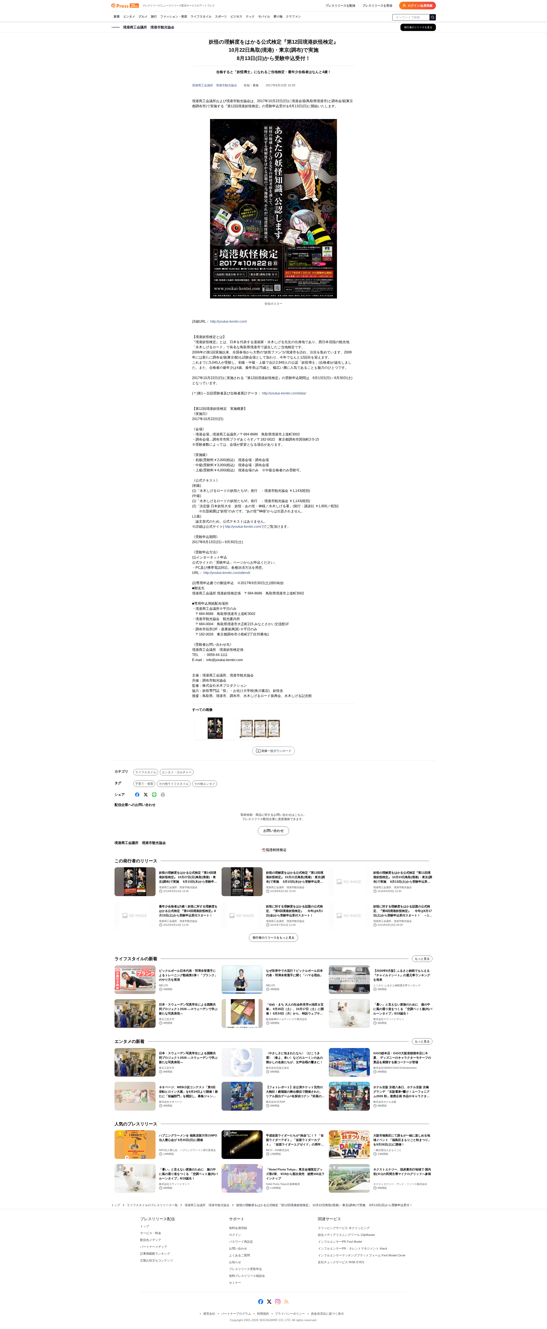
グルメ (142, 16)
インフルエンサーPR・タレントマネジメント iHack (352, 1248)
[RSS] (286, 1301)
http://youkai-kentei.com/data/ (284, 393)
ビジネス (236, 16)
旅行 (154, 16)
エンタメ (129, 16)
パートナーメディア (153, 1246)
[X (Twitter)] (146, 794)
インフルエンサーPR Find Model (340, 1241)
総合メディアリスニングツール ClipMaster (346, 1234)
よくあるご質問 (239, 1255)
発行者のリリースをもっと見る (273, 937)
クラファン (293, 16)
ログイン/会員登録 (420, 5)
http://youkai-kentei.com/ (228, 321)
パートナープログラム (236, 1313)
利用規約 (263, 1313)
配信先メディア (150, 1240)
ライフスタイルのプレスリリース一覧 (152, 1205)
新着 (117, 16)
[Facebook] (137, 794)
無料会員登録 (238, 1228)
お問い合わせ (273, 830)
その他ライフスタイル (174, 783)
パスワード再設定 (241, 1241)
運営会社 (209, 1313)
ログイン (235, 1234)
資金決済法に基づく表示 (327, 1313)
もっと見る (422, 958)
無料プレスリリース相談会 (247, 1276)
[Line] (154, 794)
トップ (115, 1205)
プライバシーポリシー (290, 1313)
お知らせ (235, 1262)
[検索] (432, 17)
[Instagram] (277, 1301)
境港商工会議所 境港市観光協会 (214, 85)
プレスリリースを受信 (377, 5)
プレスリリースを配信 (340, 5)
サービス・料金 (150, 1233)
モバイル (264, 16)
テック (250, 16)
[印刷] (163, 794)
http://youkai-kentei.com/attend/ (226, 573)
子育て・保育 (144, 783)
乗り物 (278, 16)
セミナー (235, 1282)
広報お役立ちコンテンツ (156, 1260)
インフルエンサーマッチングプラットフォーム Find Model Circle (361, 1255)
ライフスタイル (201, 16)
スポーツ (221, 16)
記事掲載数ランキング (155, 1253)
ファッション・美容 (173, 16)
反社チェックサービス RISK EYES (341, 1262)
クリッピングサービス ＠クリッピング (344, 1228)
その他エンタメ (204, 783)
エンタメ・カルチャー (177, 772)
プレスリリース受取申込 (245, 1269)
